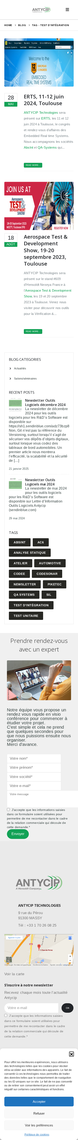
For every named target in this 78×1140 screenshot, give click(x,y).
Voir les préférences (39, 1125)
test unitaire (26, 615)
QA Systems (24, 594)
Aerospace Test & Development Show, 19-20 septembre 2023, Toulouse (46, 250)
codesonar (47, 573)
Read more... (33, 165)
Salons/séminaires (25, 378)
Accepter (39, 1101)
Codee (19, 573)
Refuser (39, 1113)
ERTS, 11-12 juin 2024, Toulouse (44, 100)
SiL (49, 594)
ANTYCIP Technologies (41, 112)
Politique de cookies (36, 1134)
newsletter (25, 584)
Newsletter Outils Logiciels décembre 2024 (45, 402)
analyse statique (30, 552)
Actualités (20, 368)
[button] (71, 1054)
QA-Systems (47, 147)
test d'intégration (31, 605)
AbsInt (28, 147)
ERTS (45, 118)
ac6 (40, 542)
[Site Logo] (41, 9)
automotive (50, 563)
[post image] (39, 62)
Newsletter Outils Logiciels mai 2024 (40, 482)
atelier (21, 563)
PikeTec (55, 584)
